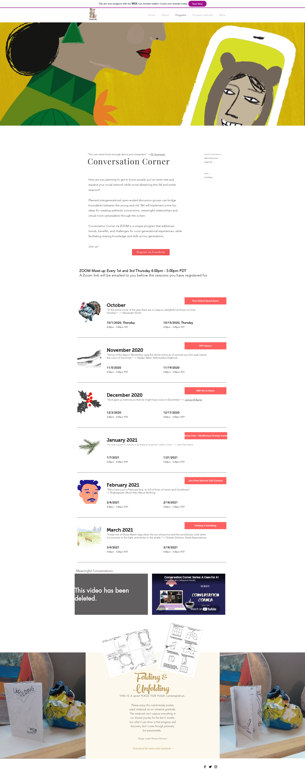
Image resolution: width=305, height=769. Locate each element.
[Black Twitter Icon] (210, 767)
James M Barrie (193, 399)
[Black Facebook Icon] (205, 767)
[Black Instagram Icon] (216, 767)
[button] (205, 300)
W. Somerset (158, 154)
